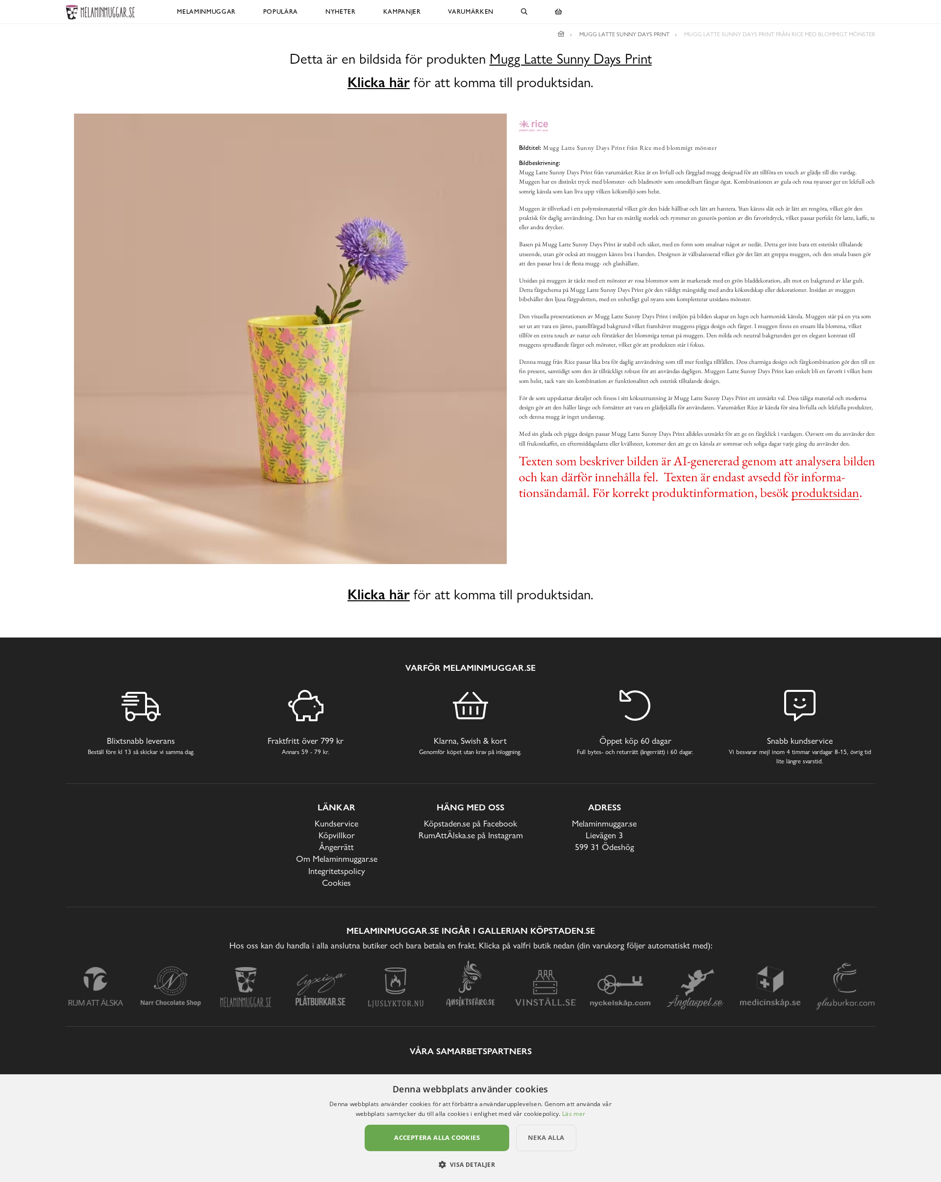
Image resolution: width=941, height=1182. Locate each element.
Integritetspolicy (336, 871)
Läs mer (573, 1114)
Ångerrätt (336, 847)
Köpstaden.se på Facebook (470, 823)
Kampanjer (402, 11)
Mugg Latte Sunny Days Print (571, 59)
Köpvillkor (337, 835)
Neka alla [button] (546, 1137)
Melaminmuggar (206, 11)
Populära (280, 11)
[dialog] (470, 1128)
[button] (470, 1164)
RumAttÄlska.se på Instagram (471, 835)
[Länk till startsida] (561, 34)
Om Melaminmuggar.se (336, 858)
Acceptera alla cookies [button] (437, 1137)
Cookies (336, 882)
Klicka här (378, 82)
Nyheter (340, 11)
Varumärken (471, 11)
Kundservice (336, 823)
